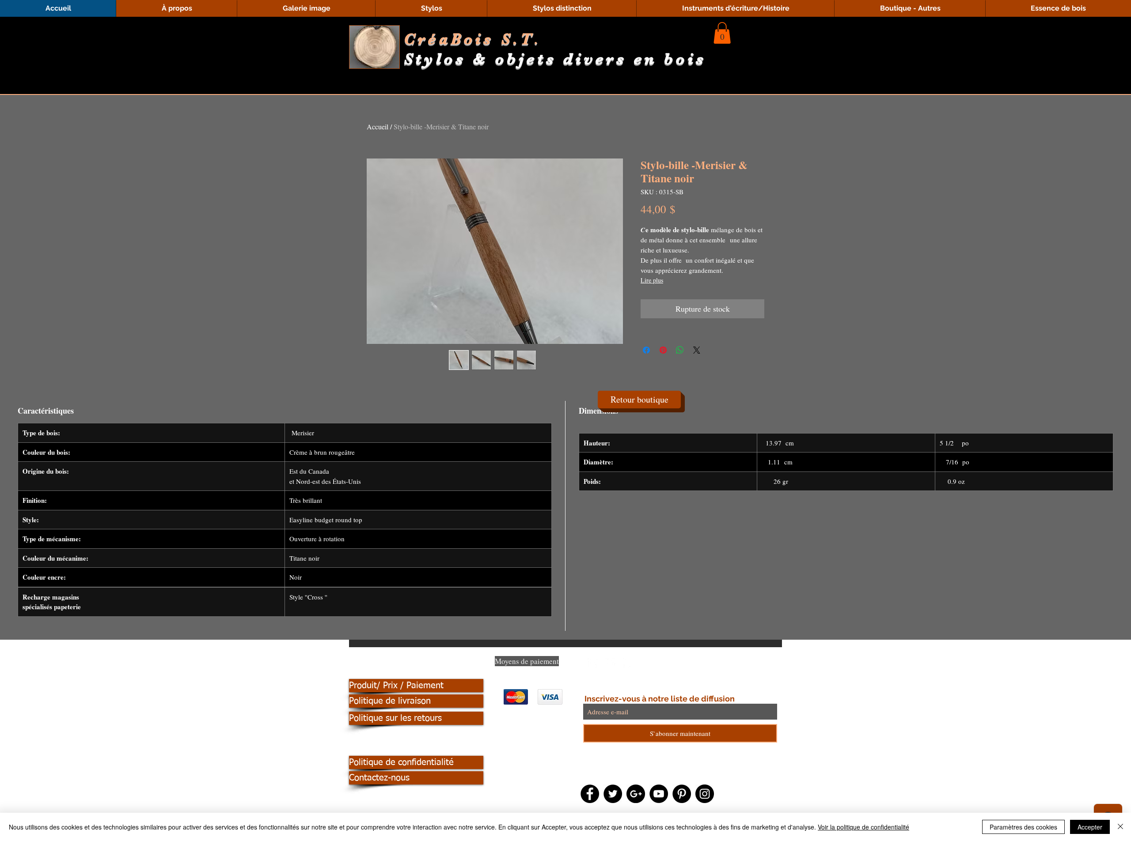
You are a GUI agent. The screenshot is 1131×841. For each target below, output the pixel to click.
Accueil (377, 126)
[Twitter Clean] (610, 663)
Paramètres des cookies (1023, 826)
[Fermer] (1120, 827)
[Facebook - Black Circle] (590, 793)
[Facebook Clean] (592, 663)
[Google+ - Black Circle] (635, 793)
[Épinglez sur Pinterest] (663, 350)
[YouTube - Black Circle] (658, 793)
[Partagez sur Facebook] (646, 350)
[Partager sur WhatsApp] (680, 350)
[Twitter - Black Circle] (612, 793)
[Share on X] (696, 350)
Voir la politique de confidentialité (863, 826)
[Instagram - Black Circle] (704, 793)
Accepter (1090, 826)
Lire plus (652, 280)
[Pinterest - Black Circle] (681, 793)
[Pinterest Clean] (628, 663)
